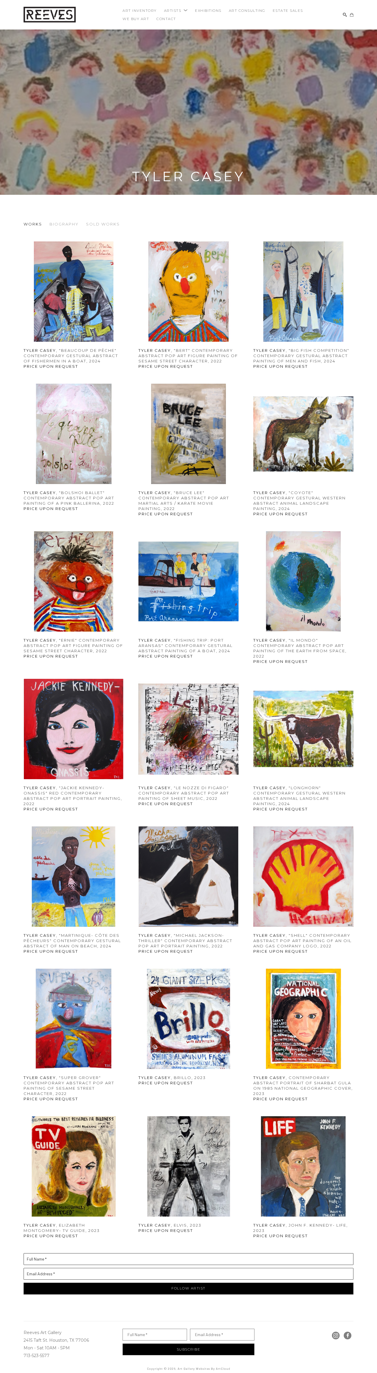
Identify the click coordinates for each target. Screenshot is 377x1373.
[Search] (345, 15)
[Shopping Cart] (351, 15)
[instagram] (336, 1335)
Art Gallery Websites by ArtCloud (204, 1368)
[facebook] (347, 1335)
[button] (176, 10)
